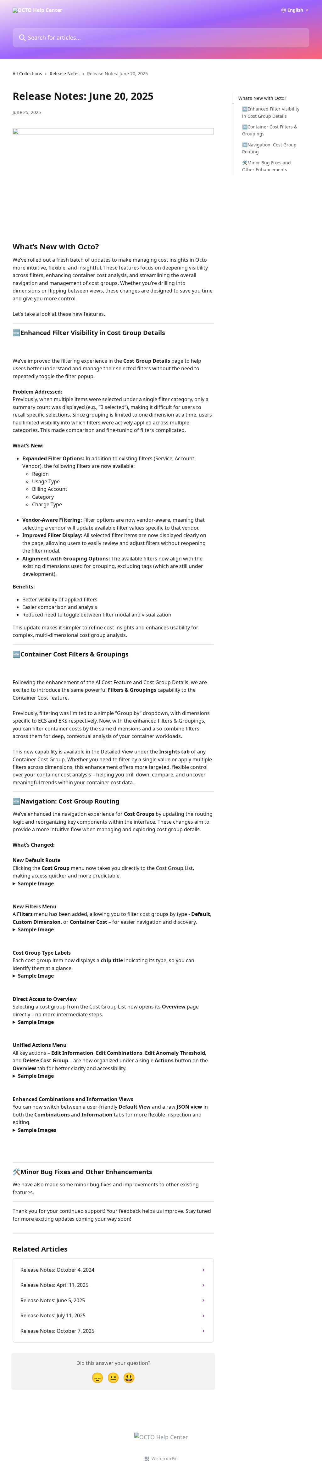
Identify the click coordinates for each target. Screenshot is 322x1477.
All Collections (27, 74)
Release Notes (65, 74)
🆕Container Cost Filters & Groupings (269, 130)
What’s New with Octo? (262, 98)
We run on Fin (165, 1458)
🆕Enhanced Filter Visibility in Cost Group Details (270, 112)
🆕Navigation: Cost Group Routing (269, 148)
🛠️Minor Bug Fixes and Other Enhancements (266, 166)
